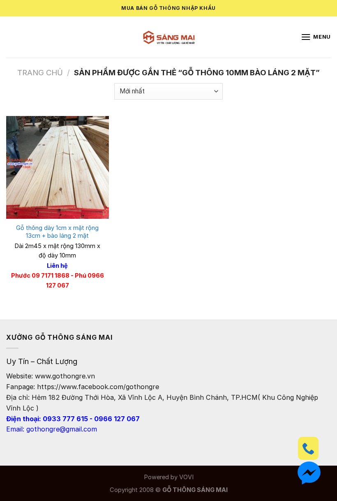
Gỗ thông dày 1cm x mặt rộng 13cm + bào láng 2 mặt (57, 231)
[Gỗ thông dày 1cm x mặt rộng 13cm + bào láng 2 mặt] (57, 167)
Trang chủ (40, 72)
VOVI (186, 477)
